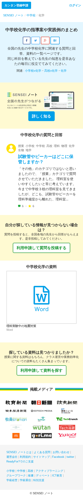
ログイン (75, 5)
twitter (70, 456)
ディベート (43, 475)
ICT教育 (57, 475)
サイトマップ (41, 456)
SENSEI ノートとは (18, 452)
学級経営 (11, 480)
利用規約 (25, 456)
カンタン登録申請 (16, 5)
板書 (31, 475)
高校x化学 (51, 70)
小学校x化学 (33, 70)
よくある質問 (42, 452)
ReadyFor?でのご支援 (20, 461)
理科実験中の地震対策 (21, 326)
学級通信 (25, 480)
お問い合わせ (61, 452)
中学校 (21, 470)
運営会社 (11, 456)
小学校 (10, 470)
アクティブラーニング (49, 470)
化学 (64, 70)
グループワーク (16, 475)
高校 (30, 470)
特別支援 (38, 480)
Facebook (58, 456)
